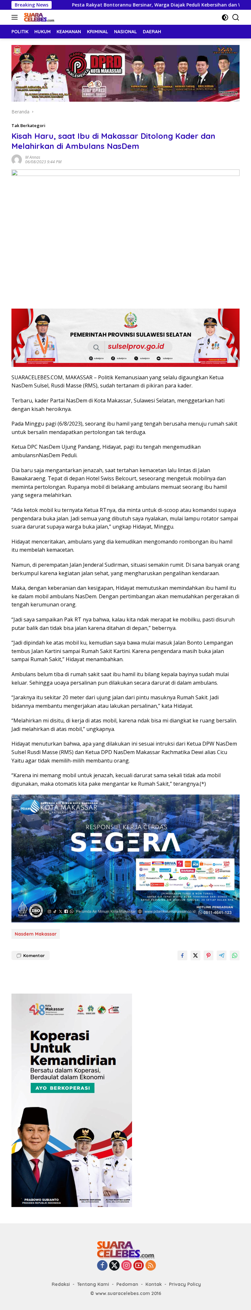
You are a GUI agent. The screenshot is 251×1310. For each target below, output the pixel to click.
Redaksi (61, 1284)
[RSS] (150, 1266)
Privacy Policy (185, 1284)
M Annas (32, 157)
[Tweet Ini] (195, 955)
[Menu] (15, 17)
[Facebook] (102, 1266)
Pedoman (127, 1284)
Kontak (153, 1284)
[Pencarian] (236, 17)
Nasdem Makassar (36, 934)
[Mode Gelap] (225, 17)
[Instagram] (126, 1266)
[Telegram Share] (221, 955)
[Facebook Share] (182, 955)
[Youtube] (138, 1266)
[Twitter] (114, 1266)
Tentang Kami (93, 1284)
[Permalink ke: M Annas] (16, 159)
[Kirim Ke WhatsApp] (235, 955)
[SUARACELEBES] (38, 17)
